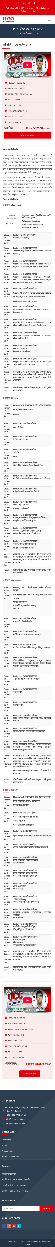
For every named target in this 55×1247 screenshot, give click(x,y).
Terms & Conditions (10, 1157)
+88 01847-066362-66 (15, 1115)
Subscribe (46, 1208)
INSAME (28, 1244)
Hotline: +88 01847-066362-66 (20, 8)
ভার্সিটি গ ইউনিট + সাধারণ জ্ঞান (14, 1185)
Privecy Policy (8, 1151)
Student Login (29, 11)
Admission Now (27, 135)
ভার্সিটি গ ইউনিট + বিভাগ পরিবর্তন (16, 1191)
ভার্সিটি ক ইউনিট (9, 1174)
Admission (44, 8)
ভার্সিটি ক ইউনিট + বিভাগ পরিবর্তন (16, 1180)
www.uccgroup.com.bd (15, 1123)
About (4, 1145)
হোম (17, 33)
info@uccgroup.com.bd (16, 1119)
